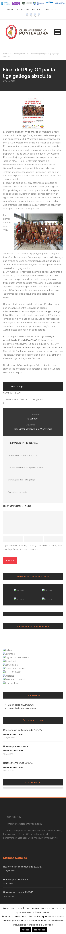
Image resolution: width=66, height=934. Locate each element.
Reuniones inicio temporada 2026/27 (22, 730)
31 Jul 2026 (8, 754)
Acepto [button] (25, 929)
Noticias (18, 734)
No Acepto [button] (39, 929)
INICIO (10, 10)
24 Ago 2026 (9, 737)
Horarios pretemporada (15, 746)
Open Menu (57, 32)
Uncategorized (19, 54)
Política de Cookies (41, 924)
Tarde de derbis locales (17, 492)
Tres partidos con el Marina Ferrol (22, 455)
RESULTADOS (22, 10)
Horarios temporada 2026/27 (18, 763)
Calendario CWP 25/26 (21, 704)
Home (5, 54)
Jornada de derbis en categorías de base (25, 467)
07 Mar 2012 (9, 81)
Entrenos (8, 734)
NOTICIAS (37, 10)
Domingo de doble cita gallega (21, 480)
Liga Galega (17, 386)
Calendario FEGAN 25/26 (22, 708)
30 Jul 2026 (8, 770)
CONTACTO (50, 10)
